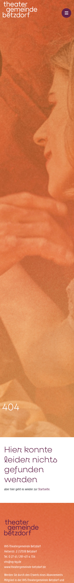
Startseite (44, 489)
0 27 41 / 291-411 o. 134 (22, 557)
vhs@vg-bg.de (12, 562)
